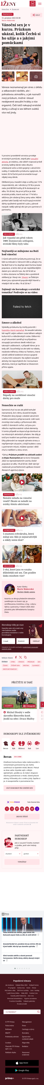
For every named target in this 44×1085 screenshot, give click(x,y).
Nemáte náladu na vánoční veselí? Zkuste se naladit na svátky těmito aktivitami (17, 501)
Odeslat (36, 641)
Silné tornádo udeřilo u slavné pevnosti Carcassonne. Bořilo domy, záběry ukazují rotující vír (21, 958)
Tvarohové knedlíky (15, 1001)
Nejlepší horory (34, 985)
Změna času (21, 988)
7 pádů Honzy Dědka (12, 993)
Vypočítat (22, 862)
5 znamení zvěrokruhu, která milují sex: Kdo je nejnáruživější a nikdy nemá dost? (20, 536)
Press (24, 1025)
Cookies (8, 1043)
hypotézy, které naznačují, (13, 330)
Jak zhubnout (10, 985)
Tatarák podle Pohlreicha (18, 996)
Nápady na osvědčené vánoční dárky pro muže (19, 397)
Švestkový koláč (22, 1004)
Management (27, 1022)
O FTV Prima (9, 1022)
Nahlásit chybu (10, 1052)
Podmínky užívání (12, 1037)
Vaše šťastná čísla (33, 802)
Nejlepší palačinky (29, 1001)
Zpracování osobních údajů (27, 1038)
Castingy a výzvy (28, 1029)
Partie (28, 988)
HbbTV (7, 1033)
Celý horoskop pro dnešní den (19, 788)
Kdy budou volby (10, 990)
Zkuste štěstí (22, 817)
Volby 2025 (24, 993)
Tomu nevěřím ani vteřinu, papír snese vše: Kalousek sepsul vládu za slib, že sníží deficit (20, 933)
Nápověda (25, 1043)
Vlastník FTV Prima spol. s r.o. (12, 1047)
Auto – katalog (34, 990)
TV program (11, 988)
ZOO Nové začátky (23, 990)
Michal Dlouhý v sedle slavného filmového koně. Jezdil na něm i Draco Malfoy (19, 715)
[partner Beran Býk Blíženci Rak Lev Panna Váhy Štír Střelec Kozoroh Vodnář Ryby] (30, 854)
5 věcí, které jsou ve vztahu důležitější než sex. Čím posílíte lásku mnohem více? (19, 572)
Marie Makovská (8, 20)
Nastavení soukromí (25, 1053)
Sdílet (35, 15)
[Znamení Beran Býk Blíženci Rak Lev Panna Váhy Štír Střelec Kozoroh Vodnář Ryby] (22, 641)
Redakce (25, 1046)
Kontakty (25, 1033)
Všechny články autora (26, 592)
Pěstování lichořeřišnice (14, 998)
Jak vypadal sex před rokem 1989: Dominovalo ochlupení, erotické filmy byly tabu (18, 240)
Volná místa (9, 1025)
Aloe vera (31, 996)
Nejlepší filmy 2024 (21, 985)
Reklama (8, 1029)
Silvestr (25, 277)
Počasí (34, 988)
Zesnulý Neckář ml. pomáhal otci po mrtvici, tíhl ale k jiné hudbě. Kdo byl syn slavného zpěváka (22, 945)
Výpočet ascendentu (30, 998)
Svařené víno (33, 993)
